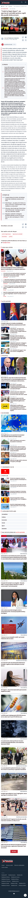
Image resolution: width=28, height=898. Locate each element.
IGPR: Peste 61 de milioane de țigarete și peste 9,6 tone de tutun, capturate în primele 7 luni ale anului (13, 846)
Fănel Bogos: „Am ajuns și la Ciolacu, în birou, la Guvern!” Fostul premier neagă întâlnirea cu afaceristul (15, 204)
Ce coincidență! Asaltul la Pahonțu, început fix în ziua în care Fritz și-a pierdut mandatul (13, 768)
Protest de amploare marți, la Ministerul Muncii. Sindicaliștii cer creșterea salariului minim (13, 269)
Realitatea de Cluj (22, 883)
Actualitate (10, 6)
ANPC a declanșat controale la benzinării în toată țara (17, 441)
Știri (6, 6)
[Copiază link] (23, 37)
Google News (6, 242)
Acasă (3, 6)
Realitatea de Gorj (15, 881)
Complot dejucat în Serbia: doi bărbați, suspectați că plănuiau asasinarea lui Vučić (15, 199)
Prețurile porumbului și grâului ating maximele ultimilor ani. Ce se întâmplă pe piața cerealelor (18, 455)
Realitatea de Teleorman (6, 881)
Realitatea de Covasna (15, 877)
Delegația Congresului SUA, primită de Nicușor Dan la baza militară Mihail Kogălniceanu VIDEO (17, 400)
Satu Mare (4, 236)
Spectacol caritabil (17, 234)
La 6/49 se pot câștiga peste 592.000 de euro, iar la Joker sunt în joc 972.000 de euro (13, 716)
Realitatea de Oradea (5, 883)
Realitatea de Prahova (6, 877)
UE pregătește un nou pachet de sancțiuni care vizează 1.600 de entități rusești (12, 435)
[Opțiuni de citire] (25, 895)
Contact (3, 865)
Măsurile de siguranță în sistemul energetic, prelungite (18, 461)
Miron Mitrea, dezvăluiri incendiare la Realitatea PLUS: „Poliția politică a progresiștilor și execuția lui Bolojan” (18, 386)
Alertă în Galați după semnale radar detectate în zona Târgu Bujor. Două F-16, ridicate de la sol (15, 294)
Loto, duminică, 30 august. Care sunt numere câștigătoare (18, 350)
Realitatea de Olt (14, 885)
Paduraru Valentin (13, 38)
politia (10, 236)
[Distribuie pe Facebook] (26, 37)
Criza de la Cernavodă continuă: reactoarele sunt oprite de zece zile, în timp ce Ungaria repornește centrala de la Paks (14, 275)
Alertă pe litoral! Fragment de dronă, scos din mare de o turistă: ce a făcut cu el (13, 819)
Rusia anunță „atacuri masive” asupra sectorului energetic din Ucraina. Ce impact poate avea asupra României (18, 448)
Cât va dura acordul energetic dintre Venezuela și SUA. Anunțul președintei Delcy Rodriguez (13, 611)
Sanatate (5, 283)
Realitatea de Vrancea (6, 885)
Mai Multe (14, 851)
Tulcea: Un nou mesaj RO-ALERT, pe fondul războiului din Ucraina (12, 637)
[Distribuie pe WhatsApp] (23, 40)
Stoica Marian (24, 580)
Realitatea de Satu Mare (21, 608)
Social (4, 290)
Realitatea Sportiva (11, 875)
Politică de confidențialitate (19, 865)
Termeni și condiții (9, 865)
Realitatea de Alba (14, 883)
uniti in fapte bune (6, 234)
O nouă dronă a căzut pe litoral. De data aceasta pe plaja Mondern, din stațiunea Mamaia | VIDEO (12, 742)
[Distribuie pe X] (26, 40)
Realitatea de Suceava (6, 879)
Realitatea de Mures (22, 885)
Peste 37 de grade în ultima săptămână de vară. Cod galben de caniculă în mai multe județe (14, 287)
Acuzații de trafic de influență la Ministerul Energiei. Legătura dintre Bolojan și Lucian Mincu (13, 664)
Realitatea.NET (4, 875)
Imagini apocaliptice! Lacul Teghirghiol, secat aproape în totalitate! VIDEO (14, 794)
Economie (3, 271)
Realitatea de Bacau (15, 879)
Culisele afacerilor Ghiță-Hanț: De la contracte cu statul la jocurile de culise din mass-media (18, 393)
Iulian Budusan (23, 553)
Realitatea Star (19, 875)
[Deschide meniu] (25, 2)
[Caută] (21, 2)
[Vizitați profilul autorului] (2, 38)
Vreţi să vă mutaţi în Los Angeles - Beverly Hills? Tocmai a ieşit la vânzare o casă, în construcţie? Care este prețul (12, 584)
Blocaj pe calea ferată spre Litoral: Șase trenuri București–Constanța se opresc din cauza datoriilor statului (15, 210)
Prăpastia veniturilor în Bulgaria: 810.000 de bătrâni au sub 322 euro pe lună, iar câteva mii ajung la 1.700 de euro (14, 216)
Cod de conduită (5, 867)
